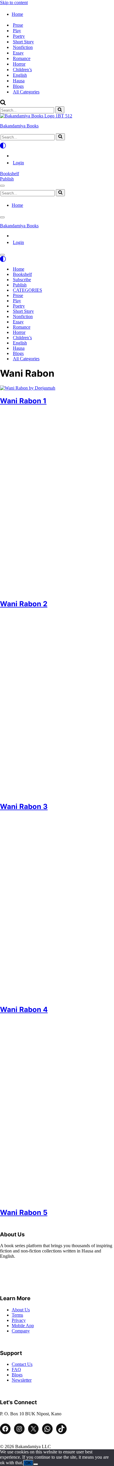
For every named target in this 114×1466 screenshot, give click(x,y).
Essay (18, 52)
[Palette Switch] (57, 146)
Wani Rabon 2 (23, 604)
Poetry (19, 36)
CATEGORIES (27, 290)
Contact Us (22, 1364)
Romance (21, 58)
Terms (17, 1315)
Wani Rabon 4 (24, 1009)
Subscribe (22, 279)
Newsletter (22, 1380)
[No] (35, 1464)
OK (28, 1463)
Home (18, 269)
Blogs (18, 86)
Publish (7, 178)
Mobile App (23, 1325)
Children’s (22, 69)
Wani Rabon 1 (23, 401)
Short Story (23, 41)
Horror (19, 64)
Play (17, 30)
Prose (18, 25)
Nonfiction (23, 47)
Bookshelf (9, 173)
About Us (21, 1309)
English (20, 75)
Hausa (19, 80)
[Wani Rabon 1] (27, 387)
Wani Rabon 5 (23, 1212)
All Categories (26, 91)
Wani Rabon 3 (24, 806)
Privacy (19, 1320)
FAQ (16, 1369)
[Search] (3, 103)
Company (21, 1330)
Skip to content (14, 2)
